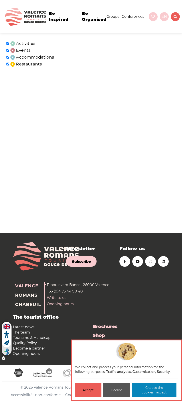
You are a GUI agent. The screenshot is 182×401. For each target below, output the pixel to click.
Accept (88, 390)
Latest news (23, 327)
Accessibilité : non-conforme (36, 395)
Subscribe (81, 261)
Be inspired (59, 16)
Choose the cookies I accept (154, 390)
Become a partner (29, 348)
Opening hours (60, 304)
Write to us (56, 298)
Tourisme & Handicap (32, 338)
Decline (117, 390)
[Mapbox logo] (11, 229)
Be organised (94, 16)
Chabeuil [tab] (28, 304)
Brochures (105, 326)
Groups (113, 16)
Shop (99, 335)
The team (21, 332)
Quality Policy (25, 343)
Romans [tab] (26, 295)
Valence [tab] (26, 285)
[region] (91, 133)
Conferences (133, 16)
